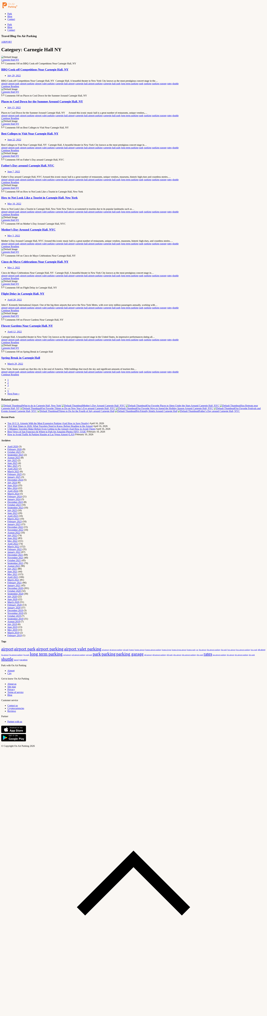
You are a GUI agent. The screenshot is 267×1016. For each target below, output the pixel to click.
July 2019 (12, 624)
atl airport (105, 650)
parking (147, 83)
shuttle (175, 83)
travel (16, 660)
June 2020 (12, 599)
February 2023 (14, 521)
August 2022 (13, 532)
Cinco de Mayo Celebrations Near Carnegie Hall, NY (34, 261)
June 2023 (12, 513)
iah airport (261, 650)
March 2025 (13, 471)
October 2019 (14, 616)
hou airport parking (243, 650)
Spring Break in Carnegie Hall (20, 357)
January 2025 (14, 477)
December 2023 (15, 502)
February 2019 (14, 635)
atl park (126, 650)
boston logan (166, 650)
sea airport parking (219, 655)
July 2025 (12, 460)
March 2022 (13, 546)
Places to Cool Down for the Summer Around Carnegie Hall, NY (42, 101)
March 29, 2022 (15, 363)
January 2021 (14, 585)
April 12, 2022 (14, 331)
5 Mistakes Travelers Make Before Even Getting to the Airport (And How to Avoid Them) (51, 429)
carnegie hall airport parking (89, 83)
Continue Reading (10, 86)
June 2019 (12, 627)
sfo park (252, 655)
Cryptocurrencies (15, 708)
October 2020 (14, 591)
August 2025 (13, 457)
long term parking (129, 83)
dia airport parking (213, 650)
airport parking (27, 83)
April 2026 (12, 446)
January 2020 (14, 607)
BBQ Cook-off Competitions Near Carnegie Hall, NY (34, 69)
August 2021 (13, 566)
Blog (9, 16)
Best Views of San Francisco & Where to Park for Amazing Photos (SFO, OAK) (46, 431)
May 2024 (12, 488)
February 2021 (14, 582)
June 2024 (12, 485)
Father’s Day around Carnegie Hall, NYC (27, 165)
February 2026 (14, 449)
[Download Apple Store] (13, 732)
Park (9, 13)
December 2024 (15, 480)
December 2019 (15, 610)
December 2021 (15, 555)
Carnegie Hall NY (10, 60)
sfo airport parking (241, 655)
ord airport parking (78, 655)
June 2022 (12, 538)
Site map (11, 686)
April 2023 (12, 516)
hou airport (231, 650)
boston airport (140, 650)
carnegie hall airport (65, 83)
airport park (13, 83)
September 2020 (15, 593)
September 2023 (15, 507)
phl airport (148, 655)
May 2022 (12, 541)
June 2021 (12, 571)
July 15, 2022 (14, 107)
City (9, 673)
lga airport (5, 655)
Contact (11, 19)
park (141, 83)
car (197, 650)
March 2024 (13, 493)
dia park (224, 650)
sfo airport (230, 655)
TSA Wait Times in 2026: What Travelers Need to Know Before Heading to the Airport (50, 426)
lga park (26, 655)
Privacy (11, 689)
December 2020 (15, 588)
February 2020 (14, 605)
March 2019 (13, 632)
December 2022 (15, 527)
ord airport (67, 655)
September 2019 (15, 618)
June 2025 (12, 463)
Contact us (12, 705)
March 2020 (13, 602)
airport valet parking (45, 83)
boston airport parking (153, 650)
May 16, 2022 (14, 203)
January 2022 (14, 552)
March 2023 (13, 518)
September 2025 (15, 455)
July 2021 (12, 568)
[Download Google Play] (13, 740)
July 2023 (12, 510)
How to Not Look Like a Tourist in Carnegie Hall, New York (39, 197)
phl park (170, 655)
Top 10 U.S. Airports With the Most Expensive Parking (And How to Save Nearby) (48, 423)
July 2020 (12, 596)
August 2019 (13, 621)
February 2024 (14, 496)
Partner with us (14, 721)
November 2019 (15, 613)
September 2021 (15, 563)
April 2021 (12, 577)
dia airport (202, 650)
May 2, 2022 (13, 267)
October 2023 (14, 505)
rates (169, 83)
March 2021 (13, 580)
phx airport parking (189, 655)
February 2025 (14, 474)
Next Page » (13, 393)
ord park (89, 655)
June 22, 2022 (14, 139)
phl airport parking (159, 655)
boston (131, 650)
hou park (254, 650)
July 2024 (12, 482)
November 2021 (15, 557)
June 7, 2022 (13, 171)
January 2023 (14, 524)
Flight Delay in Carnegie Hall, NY (22, 293)
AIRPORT (6, 42)
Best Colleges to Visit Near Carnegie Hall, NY (29, 133)
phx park (200, 655)
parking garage (159, 83)
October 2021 (14, 560)
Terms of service (15, 692)
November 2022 (15, 530)
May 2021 (12, 574)
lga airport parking (16, 655)
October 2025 (14, 452)
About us (11, 684)
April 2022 (12, 543)
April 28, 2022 (14, 299)
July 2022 (12, 535)
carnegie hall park (112, 83)
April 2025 (12, 468)
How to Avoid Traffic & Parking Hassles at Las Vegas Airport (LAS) (41, 434)
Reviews (11, 711)
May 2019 (12, 630)
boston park (191, 650)
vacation (23, 660)
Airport (11, 670)
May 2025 (12, 466)
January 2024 (14, 499)
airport (4, 83)
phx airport (177, 655)
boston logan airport (179, 650)
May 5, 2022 (13, 235)
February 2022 (14, 549)
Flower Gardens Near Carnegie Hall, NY (27, 325)
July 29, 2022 (14, 75)
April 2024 (12, 491)
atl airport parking (116, 650)
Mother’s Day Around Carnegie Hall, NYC (28, 229)
